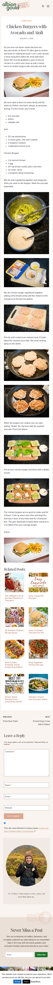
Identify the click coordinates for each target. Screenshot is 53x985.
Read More (35, 981)
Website (8, 808)
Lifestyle (26, 21)
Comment (10, 752)
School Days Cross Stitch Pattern (41, 720)
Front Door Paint (10, 719)
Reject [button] (26, 982)
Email (8, 796)
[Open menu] (48, 6)
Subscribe (41, 954)
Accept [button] (17, 982)
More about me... (29, 897)
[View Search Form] (43, 6)
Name (8, 785)
